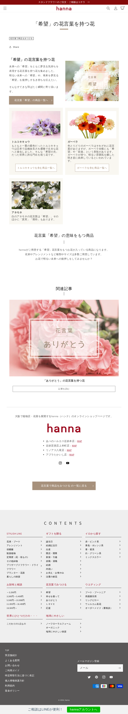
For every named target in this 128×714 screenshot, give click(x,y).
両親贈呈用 (91, 596)
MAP (79, 441)
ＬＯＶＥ (50, 604)
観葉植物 (11, 553)
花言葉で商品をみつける (21, 38)
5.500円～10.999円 (15, 600)
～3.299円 (11, 592)
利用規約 (10, 685)
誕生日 (49, 541)
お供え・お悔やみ (55, 572)
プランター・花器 (16, 572)
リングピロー (92, 600)
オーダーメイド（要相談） (98, 608)
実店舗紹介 (11, 655)
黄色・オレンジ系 (94, 545)
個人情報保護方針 (14, 680)
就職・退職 (51, 561)
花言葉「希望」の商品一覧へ (31, 100)
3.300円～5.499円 (15, 596)
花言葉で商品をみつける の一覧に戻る (64, 485)
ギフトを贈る (54, 533)
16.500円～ (12, 608)
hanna (67, 700)
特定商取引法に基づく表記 (19, 675)
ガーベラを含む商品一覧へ (92, 167)
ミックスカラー (93, 557)
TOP (7, 650)
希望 (48, 592)
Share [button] (16, 46)
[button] (5, 8)
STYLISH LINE (14, 533)
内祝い (49, 569)
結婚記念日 (51, 545)
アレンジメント (14, 545)
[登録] (119, 668)
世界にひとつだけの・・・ (22, 615)
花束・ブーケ (13, 541)
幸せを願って (53, 596)
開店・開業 (51, 553)
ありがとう (51, 600)
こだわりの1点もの (16, 623)
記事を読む (64, 388)
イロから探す (93, 533)
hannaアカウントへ (83, 709)
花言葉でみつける (56, 584)
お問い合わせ (12, 665)
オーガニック (53, 627)
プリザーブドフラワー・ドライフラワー (22, 567)
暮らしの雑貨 (13, 576)
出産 (48, 549)
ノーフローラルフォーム (58, 623)
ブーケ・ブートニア (95, 592)
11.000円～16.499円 (16, 604)
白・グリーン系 (93, 553)
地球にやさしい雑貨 (56, 631)
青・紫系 (89, 549)
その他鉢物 (12, 561)
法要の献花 (51, 576)
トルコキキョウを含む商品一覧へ (36, 167)
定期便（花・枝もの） (18, 557)
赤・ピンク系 (92, 541)
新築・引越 (51, 557)
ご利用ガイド (12, 670)
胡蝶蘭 (10, 549)
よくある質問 (12, 660)
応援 (48, 608)
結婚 (48, 565)
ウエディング (93, 584)
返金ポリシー (12, 690)
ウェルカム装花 (93, 604)
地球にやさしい (55, 615)
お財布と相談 (14, 584)
